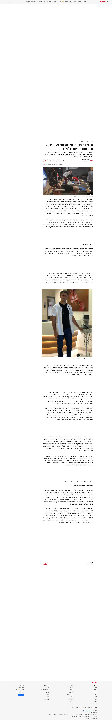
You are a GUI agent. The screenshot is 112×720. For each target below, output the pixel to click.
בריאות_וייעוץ (82, 141)
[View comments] (45, 160)
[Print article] (50, 160)
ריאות (88, 564)
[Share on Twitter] (57, 160)
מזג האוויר (95, 701)
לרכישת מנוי (10, 2)
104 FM (47, 696)
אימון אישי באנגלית (45, 687)
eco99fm (47, 694)
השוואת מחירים (46, 699)
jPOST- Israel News (45, 689)
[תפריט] (107, 2)
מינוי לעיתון (71, 698)
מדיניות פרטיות (21, 691)
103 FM (47, 692)
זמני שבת (47, 698)
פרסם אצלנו (71, 689)
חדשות (84, 1)
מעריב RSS (71, 692)
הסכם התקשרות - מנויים (19, 689)
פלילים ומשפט (50, 1)
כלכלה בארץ (95, 691)
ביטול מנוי (71, 703)
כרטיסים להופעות (94, 703)
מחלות (91, 564)
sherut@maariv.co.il (87, 710)
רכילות (60, 2)
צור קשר (71, 687)
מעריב (92, 141)
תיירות (40, 1)
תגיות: (91, 562)
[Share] (63, 160)
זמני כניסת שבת (34, 1)
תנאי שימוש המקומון (20, 692)
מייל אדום (71, 691)
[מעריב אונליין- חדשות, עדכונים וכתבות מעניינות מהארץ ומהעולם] (102, 1)
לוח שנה (28, 1)
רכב (44, 1)
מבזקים (95, 689)
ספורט (70, 1)
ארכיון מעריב (71, 699)
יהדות (96, 699)
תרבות (66, 1)
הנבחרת (79, 1)
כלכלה (75, 1)
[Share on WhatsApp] (53, 160)
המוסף (72, 696)
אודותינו (71, 701)
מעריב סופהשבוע (70, 694)
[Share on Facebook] (60, 160)
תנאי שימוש (21, 687)
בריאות (55, 1)
